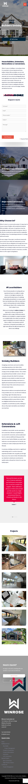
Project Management (9, 748)
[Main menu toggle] (25, 4)
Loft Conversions (7, 756)
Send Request (7, 137)
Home (2, 741)
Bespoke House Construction (14, 169)
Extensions (5, 754)
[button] (3, 494)
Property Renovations (8, 752)
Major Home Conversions (12, 202)
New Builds (5, 746)
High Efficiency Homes (8, 762)
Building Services (5, 743)
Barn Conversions (7, 760)
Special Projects (5, 758)
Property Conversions (8, 750)
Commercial (4, 764)
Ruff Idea (17, 780)
